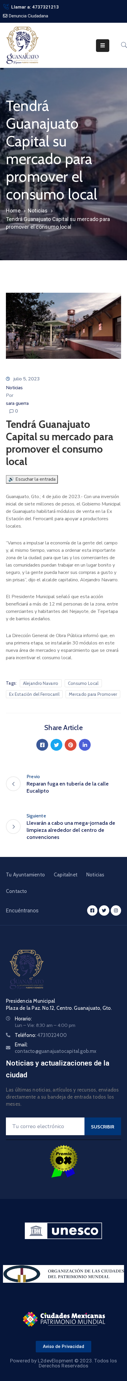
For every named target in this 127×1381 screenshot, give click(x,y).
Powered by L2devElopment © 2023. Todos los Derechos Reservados (63, 1363)
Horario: (23, 1019)
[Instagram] (116, 910)
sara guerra (17, 403)
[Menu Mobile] (102, 45)
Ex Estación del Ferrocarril (34, 694)
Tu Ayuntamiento (25, 875)
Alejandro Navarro (40, 683)
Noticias (38, 210)
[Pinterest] (70, 745)
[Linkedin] (85, 745)
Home (13, 210)
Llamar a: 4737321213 (35, 7)
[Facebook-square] (92, 910)
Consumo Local (83, 683)
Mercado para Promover (93, 694)
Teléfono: (41, 1035)
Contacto (16, 891)
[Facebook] (42, 745)
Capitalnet (65, 875)
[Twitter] (56, 745)
